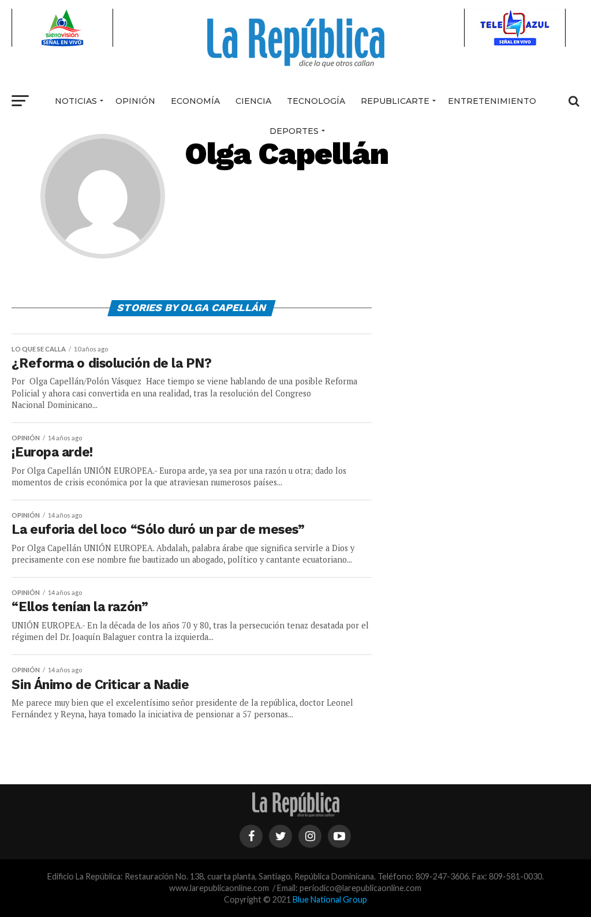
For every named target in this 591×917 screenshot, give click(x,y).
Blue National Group (330, 899)
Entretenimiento (492, 101)
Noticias (76, 101)
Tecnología (316, 101)
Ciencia (253, 101)
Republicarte (395, 101)
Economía (195, 101)
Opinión (135, 101)
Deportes (294, 131)
